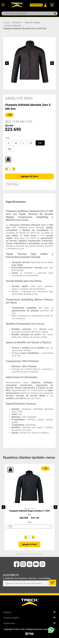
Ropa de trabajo (32, 22)
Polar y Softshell (13, 25)
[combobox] (29, 13)
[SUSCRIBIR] (52, 582)
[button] (8, 143)
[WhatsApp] (52, 631)
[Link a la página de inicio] (6, 22)
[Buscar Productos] (54, 13)
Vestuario (16, 22)
